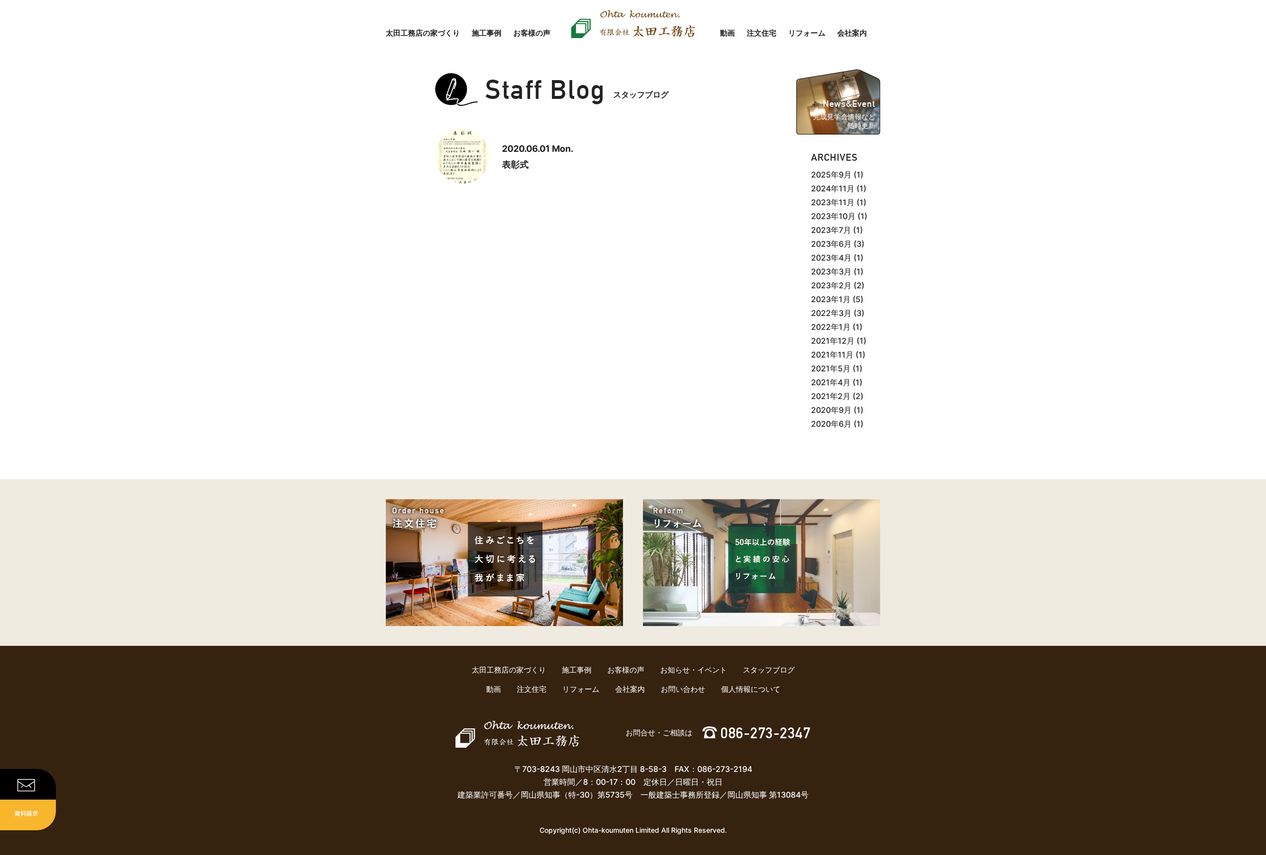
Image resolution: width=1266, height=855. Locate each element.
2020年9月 (831, 410)
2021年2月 (831, 396)
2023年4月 (831, 258)
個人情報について (750, 689)
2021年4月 (831, 382)
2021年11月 (832, 355)
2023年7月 (831, 230)
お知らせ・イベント (693, 670)
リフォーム (806, 33)
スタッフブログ (769, 670)
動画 (727, 33)
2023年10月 (833, 216)
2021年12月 (833, 341)
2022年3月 (831, 313)
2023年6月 (831, 244)
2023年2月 (831, 285)
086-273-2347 (766, 733)
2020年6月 (831, 424)
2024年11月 (833, 188)
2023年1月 (831, 299)
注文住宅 (761, 33)
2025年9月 (831, 175)
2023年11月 (833, 202)
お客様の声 (531, 33)
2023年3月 (831, 271)
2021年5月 (831, 368)
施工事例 (486, 33)
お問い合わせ (683, 689)
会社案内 (852, 33)
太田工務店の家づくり (423, 33)
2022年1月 (831, 327)
